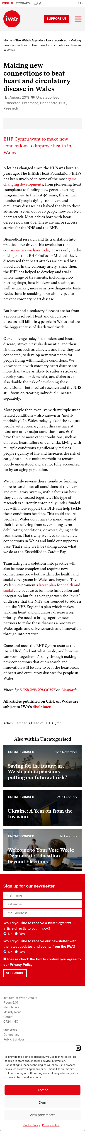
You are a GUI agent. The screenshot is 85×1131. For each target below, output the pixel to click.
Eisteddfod (11, 103)
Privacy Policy (21, 964)
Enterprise (30, 103)
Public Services (14, 1039)
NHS (62, 103)
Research (10, 108)
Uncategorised (56, 40)
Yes (21, 934)
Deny (42, 1102)
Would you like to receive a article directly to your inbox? (37, 926)
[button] (78, 1048)
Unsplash (69, 690)
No (9, 934)
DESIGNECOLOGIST (37, 690)
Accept (42, 1090)
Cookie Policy (31, 1125)
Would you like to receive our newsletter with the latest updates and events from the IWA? (39, 944)
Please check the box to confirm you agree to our (42, 962)
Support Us (57, 19)
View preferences (42, 1115)
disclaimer (41, 707)
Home (7, 40)
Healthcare (48, 103)
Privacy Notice (51, 1125)
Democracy (11, 1035)
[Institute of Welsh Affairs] (11, 18)
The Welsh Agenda (29, 40)
